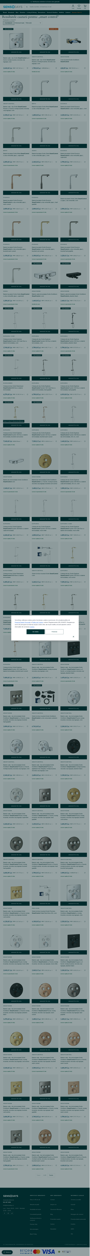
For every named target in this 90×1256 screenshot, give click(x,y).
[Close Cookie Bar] (73, 637)
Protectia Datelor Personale (22, 622)
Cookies (31, 627)
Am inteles (35, 631)
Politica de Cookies (37, 622)
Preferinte (54, 631)
